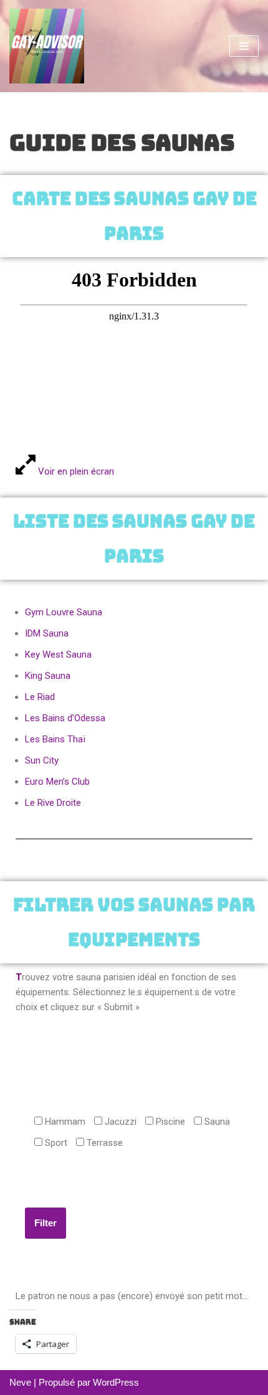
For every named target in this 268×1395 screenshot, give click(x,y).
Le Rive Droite (53, 802)
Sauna (216, 1121)
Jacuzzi (119, 1121)
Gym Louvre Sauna (63, 612)
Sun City (42, 760)
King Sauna (47, 675)
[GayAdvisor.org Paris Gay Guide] (46, 46)
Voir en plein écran (75, 471)
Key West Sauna (58, 654)
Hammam (63, 1121)
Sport (54, 1142)
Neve (20, 1382)
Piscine (169, 1121)
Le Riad (40, 696)
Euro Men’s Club (57, 781)
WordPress (116, 1382)
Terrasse (103, 1142)
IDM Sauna (47, 633)
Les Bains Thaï (55, 739)
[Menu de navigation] (244, 46)
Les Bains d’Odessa (65, 718)
